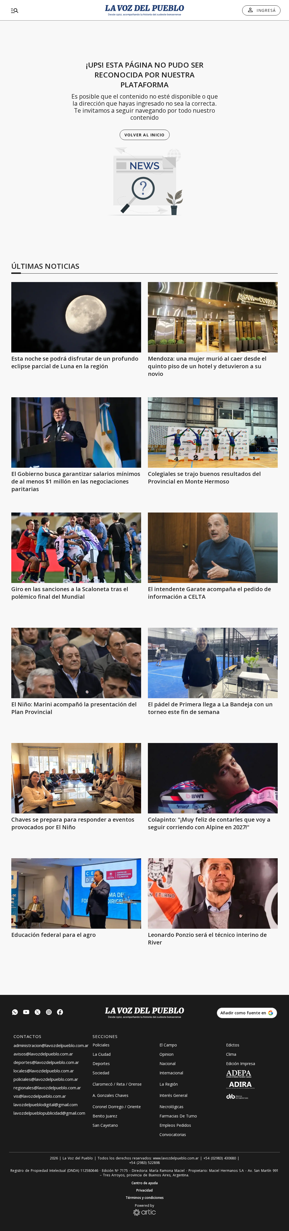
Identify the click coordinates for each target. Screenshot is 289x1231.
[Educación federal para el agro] (76, 893)
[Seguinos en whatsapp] (15, 1013)
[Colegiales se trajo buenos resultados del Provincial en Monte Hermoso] (213, 432)
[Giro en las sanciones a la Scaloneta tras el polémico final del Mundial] (76, 548)
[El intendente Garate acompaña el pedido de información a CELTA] (213, 548)
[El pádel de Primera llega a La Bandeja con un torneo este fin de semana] (213, 663)
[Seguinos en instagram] (49, 1013)
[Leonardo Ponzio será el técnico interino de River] (213, 893)
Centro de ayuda (145, 1183)
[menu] (51, 10)
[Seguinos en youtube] (26, 1013)
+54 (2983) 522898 (144, 1163)
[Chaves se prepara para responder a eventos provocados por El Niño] (76, 778)
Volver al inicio (144, 134)
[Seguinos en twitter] (37, 1013)
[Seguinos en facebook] (60, 1013)
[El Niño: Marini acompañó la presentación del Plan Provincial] (76, 663)
